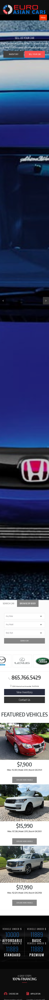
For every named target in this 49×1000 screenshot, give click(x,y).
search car (8, 603)
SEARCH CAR (24, 641)
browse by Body (28, 603)
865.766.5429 (25, 677)
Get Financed (14, 57)
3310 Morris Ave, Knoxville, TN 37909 (25, 686)
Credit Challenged (29, 55)
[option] (24, 300)
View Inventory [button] (24, 692)
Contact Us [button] (24, 699)
